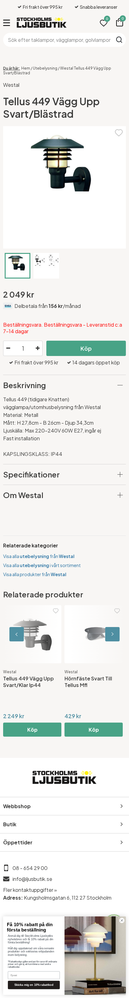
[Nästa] (98, 634)
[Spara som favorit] (119, 132)
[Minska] (8, 348)
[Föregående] (31, 634)
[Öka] (38, 348)
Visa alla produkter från (34, 574)
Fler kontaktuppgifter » (30, 890)
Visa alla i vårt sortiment (42, 565)
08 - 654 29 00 (30, 868)
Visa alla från (39, 556)
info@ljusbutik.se (32, 879)
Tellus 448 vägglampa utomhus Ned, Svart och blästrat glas (71, 685)
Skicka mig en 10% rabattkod (34, 984)
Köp (86, 348)
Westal (11, 85)
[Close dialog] (122, 920)
